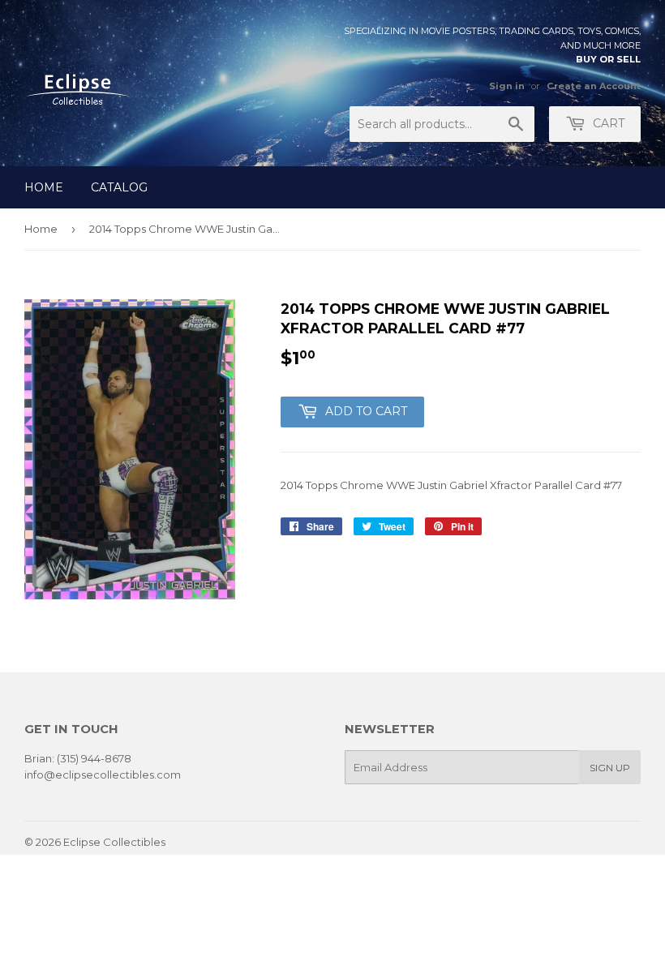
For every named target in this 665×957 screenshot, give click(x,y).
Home (43, 187)
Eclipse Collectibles (114, 841)
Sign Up (610, 768)
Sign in (507, 86)
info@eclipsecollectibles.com (102, 774)
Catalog (119, 187)
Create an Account (594, 86)
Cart (607, 123)
